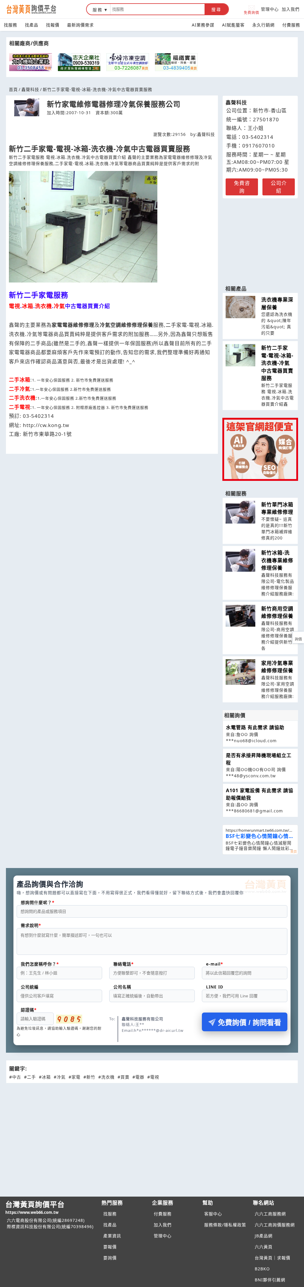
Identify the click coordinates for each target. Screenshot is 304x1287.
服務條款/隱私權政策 (225, 1225)
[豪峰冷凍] (127, 62)
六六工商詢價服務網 (275, 1225)
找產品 (31, 25)
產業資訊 (112, 1236)
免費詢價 (251, 12)
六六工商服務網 (270, 1214)
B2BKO (262, 1269)
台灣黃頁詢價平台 (35, 1207)
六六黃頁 (264, 1247)
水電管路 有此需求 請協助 (255, 727)
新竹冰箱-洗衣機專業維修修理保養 (277, 560)
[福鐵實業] (176, 62)
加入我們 (291, 9)
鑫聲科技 (30, 89)
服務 (98, 9)
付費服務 (291, 25)
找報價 (52, 25)
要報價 (110, 1247)
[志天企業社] (79, 62)
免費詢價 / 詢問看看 (249, 1022)
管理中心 (270, 9)
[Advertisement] (260, 239)
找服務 (10, 25)
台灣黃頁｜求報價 (272, 1258)
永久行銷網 (263, 25)
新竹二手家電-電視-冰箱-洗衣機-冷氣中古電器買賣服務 (277, 363)
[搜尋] (157, 9)
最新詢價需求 (80, 25)
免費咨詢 (242, 187)
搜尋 (216, 9)
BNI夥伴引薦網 (270, 1280)
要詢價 (110, 1258)
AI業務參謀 (203, 25)
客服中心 (213, 1214)
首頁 (13, 89)
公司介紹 (279, 187)
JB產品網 (264, 1236)
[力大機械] (30, 62)
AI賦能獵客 (233, 25)
